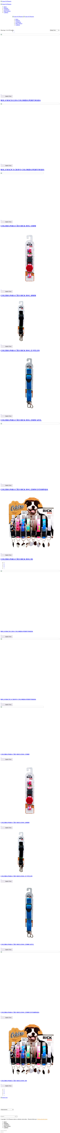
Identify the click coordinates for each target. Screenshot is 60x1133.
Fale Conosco (7, 11)
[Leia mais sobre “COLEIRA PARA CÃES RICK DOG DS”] (2, 555)
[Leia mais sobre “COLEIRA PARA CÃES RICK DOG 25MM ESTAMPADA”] (2, 485)
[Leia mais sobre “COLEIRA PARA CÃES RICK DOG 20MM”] (2, 291)
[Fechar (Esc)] (6, 1130)
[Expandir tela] (2, 1130)
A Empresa (6, 9)
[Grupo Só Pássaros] (6, 1)
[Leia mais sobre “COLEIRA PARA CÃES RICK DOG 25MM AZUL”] (2, 416)
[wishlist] (1, 94)
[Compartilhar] (4, 1130)
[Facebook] (1, 1103)
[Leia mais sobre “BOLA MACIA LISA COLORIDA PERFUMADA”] (2, 96)
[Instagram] (2, 1103)
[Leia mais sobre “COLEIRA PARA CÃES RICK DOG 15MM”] (2, 221)
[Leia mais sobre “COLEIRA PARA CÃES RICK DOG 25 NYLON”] (2, 346)
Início (5, 6)
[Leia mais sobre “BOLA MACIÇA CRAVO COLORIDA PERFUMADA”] (2, 165)
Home (5, 27)
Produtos (6, 8)
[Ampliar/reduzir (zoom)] (1, 1130)
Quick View (8, 96)
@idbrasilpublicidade (42, 1119)
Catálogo (6, 12)
